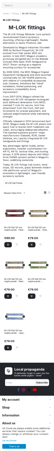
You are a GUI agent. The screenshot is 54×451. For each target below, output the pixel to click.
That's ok (14, 446)
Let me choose (9, 440)
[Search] (49, 5)
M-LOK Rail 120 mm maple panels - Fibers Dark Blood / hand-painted (14, 228)
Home (6, 13)
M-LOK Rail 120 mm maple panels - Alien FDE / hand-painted (13, 280)
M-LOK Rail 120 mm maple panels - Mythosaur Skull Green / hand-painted (38, 280)
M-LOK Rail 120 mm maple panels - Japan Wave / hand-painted (14, 331)
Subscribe (42, 382)
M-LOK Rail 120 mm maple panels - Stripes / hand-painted (38, 228)
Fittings (15, 13)
